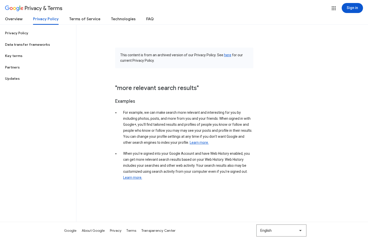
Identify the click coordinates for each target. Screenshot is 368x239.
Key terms (14, 56)
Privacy (116, 230)
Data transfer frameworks (27, 44)
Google (70, 230)
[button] (334, 8)
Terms (131, 230)
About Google (93, 230)
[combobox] (281, 230)
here (227, 55)
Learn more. (199, 142)
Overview (14, 19)
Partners (12, 67)
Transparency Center (158, 230)
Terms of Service (84, 19)
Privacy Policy (46, 19)
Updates (12, 78)
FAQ (150, 19)
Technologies (123, 19)
